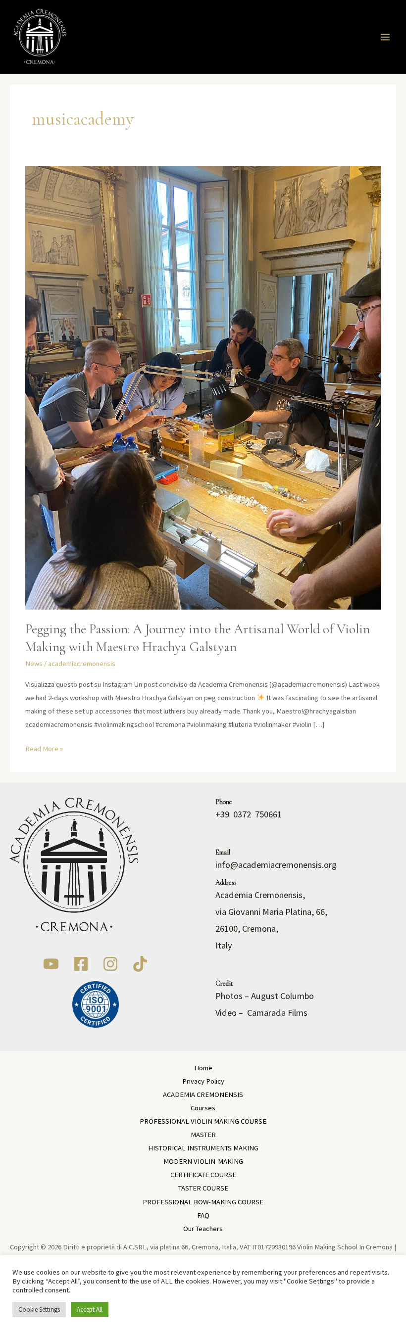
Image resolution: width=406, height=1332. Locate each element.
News (34, 663)
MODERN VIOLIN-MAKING (203, 1161)
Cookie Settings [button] (39, 1309)
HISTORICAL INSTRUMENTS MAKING (203, 1147)
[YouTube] (51, 964)
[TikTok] (140, 964)
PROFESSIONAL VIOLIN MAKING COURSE (203, 1121)
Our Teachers (203, 1228)
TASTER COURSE (203, 1188)
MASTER (203, 1134)
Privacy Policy (203, 1081)
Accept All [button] (89, 1309)
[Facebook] (81, 964)
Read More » (44, 747)
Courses (203, 1107)
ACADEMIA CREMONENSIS (203, 1094)
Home (203, 1067)
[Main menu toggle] (385, 37)
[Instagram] (110, 964)
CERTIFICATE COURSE (203, 1174)
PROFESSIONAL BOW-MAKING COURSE (203, 1201)
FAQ (203, 1215)
